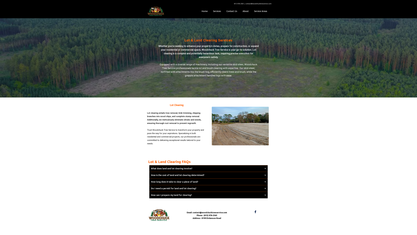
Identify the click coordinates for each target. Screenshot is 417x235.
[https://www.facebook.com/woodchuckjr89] (256, 211)
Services (217, 11)
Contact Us (231, 11)
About (246, 11)
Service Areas (260, 11)
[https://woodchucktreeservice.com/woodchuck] (156, 11)
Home (205, 11)
